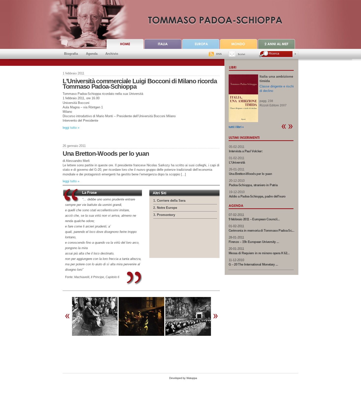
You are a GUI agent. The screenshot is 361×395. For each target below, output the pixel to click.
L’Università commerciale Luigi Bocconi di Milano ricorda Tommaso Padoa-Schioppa (140, 83)
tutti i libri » (236, 127)
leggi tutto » (71, 127)
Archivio (111, 54)
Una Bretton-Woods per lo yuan (106, 153)
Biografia (71, 54)
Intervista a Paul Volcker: (246, 151)
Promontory (166, 215)
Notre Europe (167, 208)
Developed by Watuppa (183, 378)
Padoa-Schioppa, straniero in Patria (253, 185)
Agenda (91, 54)
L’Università (237, 162)
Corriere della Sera (171, 200)
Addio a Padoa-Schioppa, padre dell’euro (257, 196)
